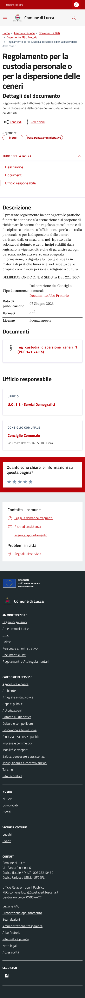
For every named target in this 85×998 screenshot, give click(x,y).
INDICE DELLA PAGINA (17, 156)
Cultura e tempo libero (17, 723)
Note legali (9, 945)
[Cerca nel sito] (74, 18)
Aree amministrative (16, 628)
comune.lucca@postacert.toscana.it (33, 892)
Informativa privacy (15, 939)
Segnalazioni (11, 919)
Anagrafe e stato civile (17, 697)
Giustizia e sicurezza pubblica (21, 736)
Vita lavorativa (12, 776)
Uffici (5, 635)
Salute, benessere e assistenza (23, 756)
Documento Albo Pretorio (49, 295)
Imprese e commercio (17, 743)
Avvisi (6, 811)
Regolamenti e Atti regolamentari (25, 661)
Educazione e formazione (19, 730)
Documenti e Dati (14, 654)
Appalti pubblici (12, 703)
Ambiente (9, 690)
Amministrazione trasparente (22, 925)
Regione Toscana (14, 5)
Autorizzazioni (11, 710)
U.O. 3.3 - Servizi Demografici (31, 404)
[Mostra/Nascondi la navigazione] (4, 17)
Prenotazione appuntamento (22, 912)
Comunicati (10, 805)
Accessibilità (10, 952)
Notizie (7, 798)
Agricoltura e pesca (15, 684)
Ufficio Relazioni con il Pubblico (23, 887)
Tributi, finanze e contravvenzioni (24, 762)
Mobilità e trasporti (15, 749)
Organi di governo (14, 622)
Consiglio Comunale (24, 435)
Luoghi (7, 834)
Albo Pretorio (11, 932)
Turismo (7, 769)
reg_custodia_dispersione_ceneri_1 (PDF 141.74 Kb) (47, 349)
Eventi (6, 840)
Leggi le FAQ (11, 906)
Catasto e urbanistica (16, 716)
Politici (6, 641)
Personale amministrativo (20, 648)
